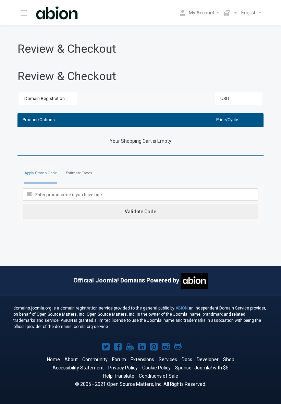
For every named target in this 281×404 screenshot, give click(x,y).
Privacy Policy (123, 367)
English (249, 12)
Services (168, 359)
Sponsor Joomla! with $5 (202, 367)
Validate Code (140, 211)
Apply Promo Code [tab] (40, 173)
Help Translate (118, 376)
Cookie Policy (156, 367)
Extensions (142, 359)
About (71, 359)
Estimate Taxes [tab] (79, 173)
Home (53, 359)
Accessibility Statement (78, 367)
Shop (228, 359)
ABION (181, 308)
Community (95, 359)
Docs (187, 359)
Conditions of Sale (158, 376)
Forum (119, 359)
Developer (208, 359)
